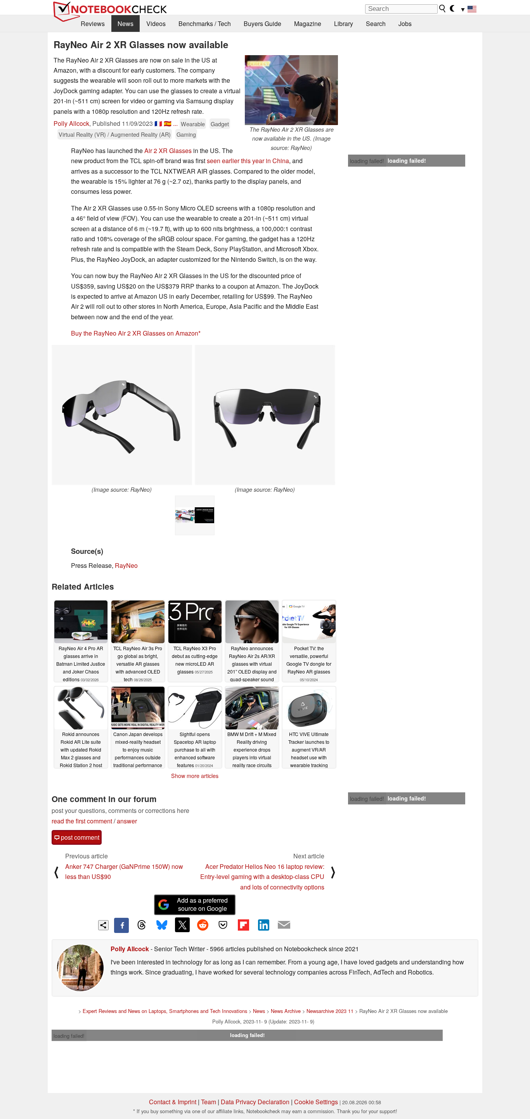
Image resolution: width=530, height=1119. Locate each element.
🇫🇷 (158, 123)
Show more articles (194, 776)
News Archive (286, 1011)
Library (343, 23)
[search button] (442, 8)
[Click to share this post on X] (182, 924)
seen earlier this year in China (248, 160)
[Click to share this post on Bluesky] (161, 925)
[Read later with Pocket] (223, 924)
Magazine (307, 23)
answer (127, 820)
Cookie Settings (316, 1101)
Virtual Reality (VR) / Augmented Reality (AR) (115, 134)
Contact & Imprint (172, 1101)
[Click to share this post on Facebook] (121, 925)
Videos (156, 23)
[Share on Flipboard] (243, 924)
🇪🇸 (167, 123)
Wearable (193, 124)
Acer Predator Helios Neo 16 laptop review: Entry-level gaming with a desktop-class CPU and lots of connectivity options (262, 876)
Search (376, 23)
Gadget (220, 124)
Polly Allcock (71, 123)
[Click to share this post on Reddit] (202, 924)
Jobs (405, 23)
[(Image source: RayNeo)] (122, 415)
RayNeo (126, 565)
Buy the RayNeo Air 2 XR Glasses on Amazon (134, 333)
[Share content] (103, 925)
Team (208, 1101)
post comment (79, 837)
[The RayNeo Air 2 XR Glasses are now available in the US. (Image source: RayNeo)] (291, 90)
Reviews (93, 23)
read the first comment (82, 820)
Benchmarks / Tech (204, 23)
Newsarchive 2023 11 (330, 1011)
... (175, 123)
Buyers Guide (262, 23)
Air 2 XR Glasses (168, 150)
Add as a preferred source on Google (202, 904)
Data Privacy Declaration (255, 1101)
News (125, 23)
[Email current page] (284, 925)
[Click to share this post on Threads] (141, 925)
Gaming (186, 134)
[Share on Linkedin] (263, 924)
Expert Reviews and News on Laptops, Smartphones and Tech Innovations (165, 1011)
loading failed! (367, 161)
